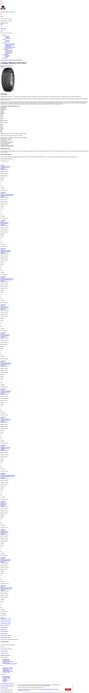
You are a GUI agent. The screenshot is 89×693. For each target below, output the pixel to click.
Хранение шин (8, 45)
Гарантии (7, 53)
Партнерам (7, 55)
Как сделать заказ (9, 52)
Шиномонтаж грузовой (10, 47)
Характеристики (4, 106)
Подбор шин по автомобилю (6, 65)
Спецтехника (8, 38)
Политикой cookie (46, 685)
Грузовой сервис (8, 48)
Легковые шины (6, 659)
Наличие (9, 106)
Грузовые (7, 37)
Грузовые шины (6, 660)
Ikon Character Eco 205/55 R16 (4, 308)
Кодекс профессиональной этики (7, 683)
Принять (68, 689)
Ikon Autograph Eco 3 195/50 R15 (4, 336)
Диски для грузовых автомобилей (10, 663)
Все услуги (2, 617)
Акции (6, 56)
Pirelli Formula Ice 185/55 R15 (4, 533)
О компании (5, 54)
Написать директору (4, 641)
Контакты (5, 57)
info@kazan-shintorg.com (5, 655)
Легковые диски (6, 662)
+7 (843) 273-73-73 (4, 22)
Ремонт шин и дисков (9, 44)
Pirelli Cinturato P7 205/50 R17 (4, 224)
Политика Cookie (4, 687)
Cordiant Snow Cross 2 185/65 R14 (4, 168)
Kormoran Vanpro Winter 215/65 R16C (5, 365)
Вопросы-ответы (8, 51)
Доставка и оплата (15, 106)
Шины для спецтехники (8, 661)
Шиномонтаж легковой (10, 43)
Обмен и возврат (8, 50)
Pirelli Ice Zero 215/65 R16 (3, 505)
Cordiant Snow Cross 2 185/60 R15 (4, 449)
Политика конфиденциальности (7, 685)
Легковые (7, 36)
